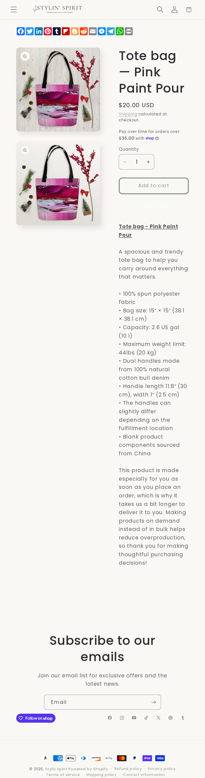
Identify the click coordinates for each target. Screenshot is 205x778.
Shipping (128, 114)
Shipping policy (101, 774)
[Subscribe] (153, 702)
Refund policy (128, 768)
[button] (13, 10)
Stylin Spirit (56, 768)
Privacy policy (162, 768)
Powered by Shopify (88, 768)
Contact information (144, 774)
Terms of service (63, 774)
